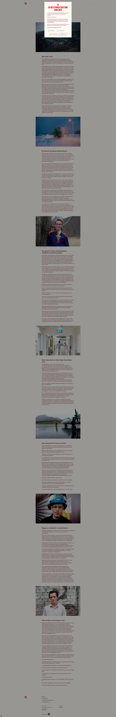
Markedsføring (61, 30)
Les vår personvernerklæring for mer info (54, 27)
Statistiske (52, 30)
